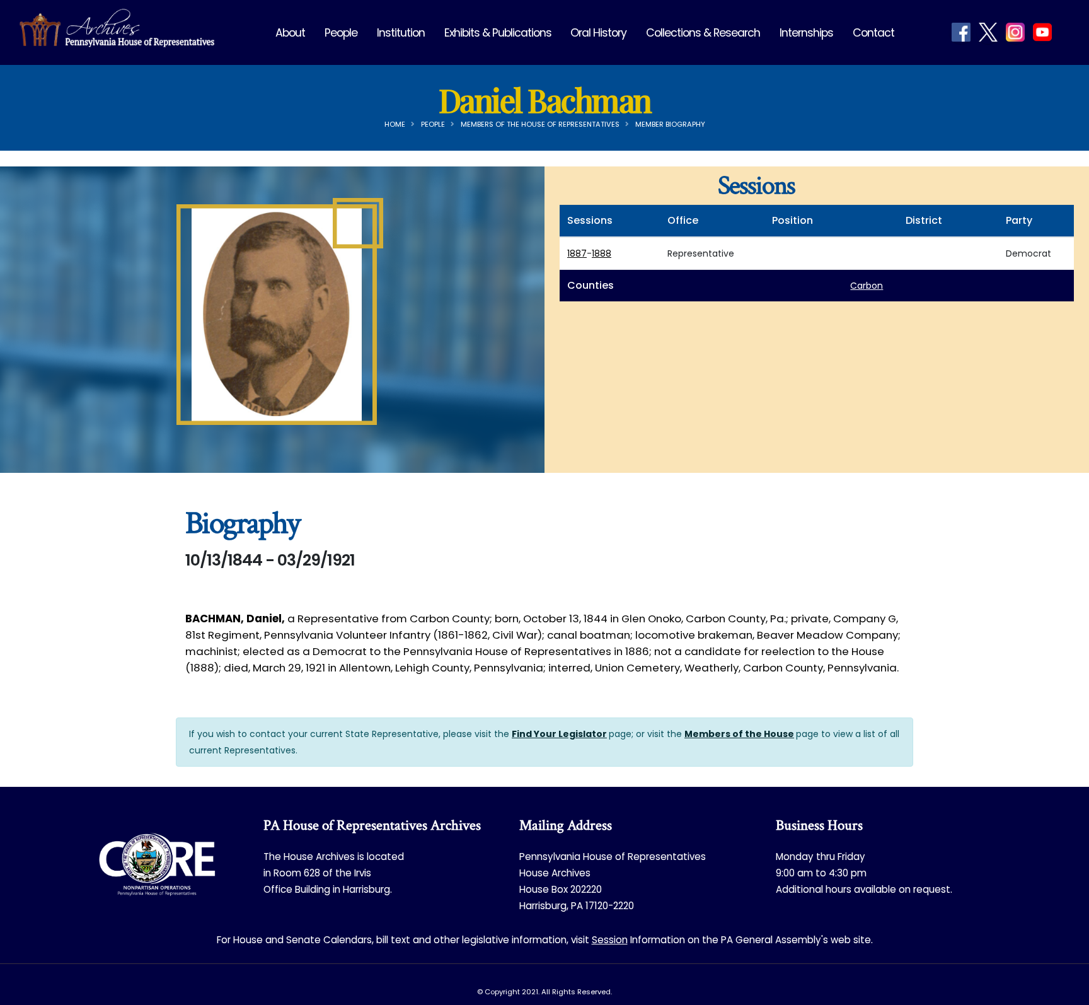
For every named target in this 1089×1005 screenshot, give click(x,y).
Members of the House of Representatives (540, 124)
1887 (577, 253)
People (341, 32)
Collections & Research (703, 32)
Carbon (866, 285)
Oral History (598, 32)
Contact (873, 32)
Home (394, 124)
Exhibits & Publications (497, 32)
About (290, 32)
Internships (806, 32)
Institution (401, 32)
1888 (601, 253)
